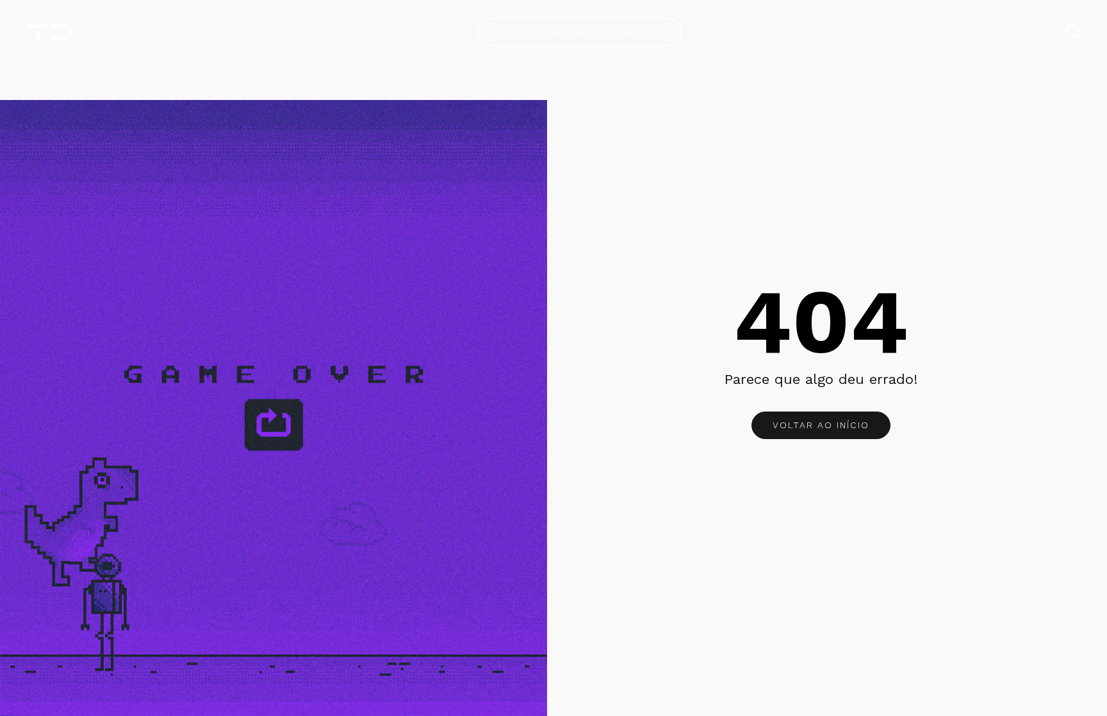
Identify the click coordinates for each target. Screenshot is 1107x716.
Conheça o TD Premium (579, 32)
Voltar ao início (821, 425)
